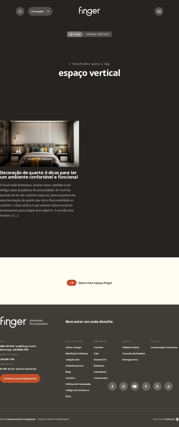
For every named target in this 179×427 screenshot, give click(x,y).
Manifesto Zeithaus (77, 353)
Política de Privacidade (78, 384)
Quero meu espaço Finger (95, 283)
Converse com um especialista (20, 378)
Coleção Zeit (72, 359)
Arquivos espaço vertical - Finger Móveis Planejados (89, 11)
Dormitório (100, 359)
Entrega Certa (130, 359)
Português (37, 11)
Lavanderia (100, 371)
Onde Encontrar (75, 365)
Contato (70, 377)
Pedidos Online (130, 347)
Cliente (155, 341)
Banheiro (99, 365)
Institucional (75, 341)
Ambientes (100, 341)
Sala (96, 353)
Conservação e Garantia (164, 347)
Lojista (127, 341)
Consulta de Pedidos (133, 353)
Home (77, 34)
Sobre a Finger (74, 347)
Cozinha (98, 347)
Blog (68, 371)
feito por (163, 419)
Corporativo (101, 377)
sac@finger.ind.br (26, 346)
